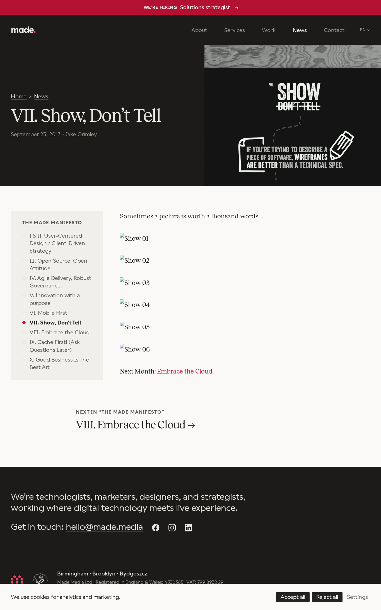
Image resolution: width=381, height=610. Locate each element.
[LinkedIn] (188, 527)
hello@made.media (104, 527)
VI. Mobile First (48, 313)
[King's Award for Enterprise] (40, 581)
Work (269, 30)
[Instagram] (172, 527)
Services (234, 30)
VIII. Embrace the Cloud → (135, 425)
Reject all (327, 597)
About (199, 30)
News (300, 30)
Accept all (293, 597)
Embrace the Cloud (185, 371)
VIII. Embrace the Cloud (60, 332)
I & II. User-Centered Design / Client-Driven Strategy (57, 243)
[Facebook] (155, 527)
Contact (334, 30)
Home (18, 96)
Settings (357, 597)
